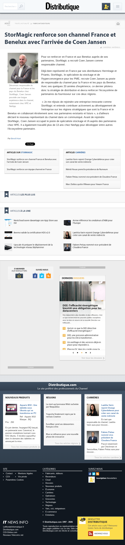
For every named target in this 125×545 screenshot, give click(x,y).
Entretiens (49, 515)
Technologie (50, 502)
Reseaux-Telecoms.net (13, 535)
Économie (49, 489)
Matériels (116, 47)
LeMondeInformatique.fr (13, 527)
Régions (49, 505)
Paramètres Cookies (15, 480)
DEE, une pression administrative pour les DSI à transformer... (82, 336)
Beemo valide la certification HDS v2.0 (32, 232)
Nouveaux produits (53, 486)
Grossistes (50, 499)
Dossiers (49, 483)
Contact (9, 473)
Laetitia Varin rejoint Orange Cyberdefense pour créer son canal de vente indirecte (90, 160)
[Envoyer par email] (118, 24)
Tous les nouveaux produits (24, 447)
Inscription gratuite (106, 6)
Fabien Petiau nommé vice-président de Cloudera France (91, 177)
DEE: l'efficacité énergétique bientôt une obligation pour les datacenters (82, 308)
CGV (8, 476)
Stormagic (26, 152)
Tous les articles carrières (107, 457)
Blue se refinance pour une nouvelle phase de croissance (62, 435)
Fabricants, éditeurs (54, 473)
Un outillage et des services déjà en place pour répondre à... (84, 343)
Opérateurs (50, 496)
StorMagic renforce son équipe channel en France (29, 169)
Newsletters (106, 478)
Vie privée (22, 476)
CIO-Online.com (10, 532)
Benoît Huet (16, 138)
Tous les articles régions (66, 443)
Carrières (107, 47)
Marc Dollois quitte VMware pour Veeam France (87, 184)
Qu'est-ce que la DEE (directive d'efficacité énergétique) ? (81, 329)
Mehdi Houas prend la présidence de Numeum (87, 169)
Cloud (47, 480)
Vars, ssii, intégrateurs (55, 508)
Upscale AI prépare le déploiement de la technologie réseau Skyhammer (33, 246)
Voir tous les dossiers (92, 358)
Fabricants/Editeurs (41, 23)
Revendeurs (50, 476)
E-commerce (51, 512)
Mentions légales (25, 473)
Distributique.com (10, 529)
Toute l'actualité (22, 23)
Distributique (62, 6)
